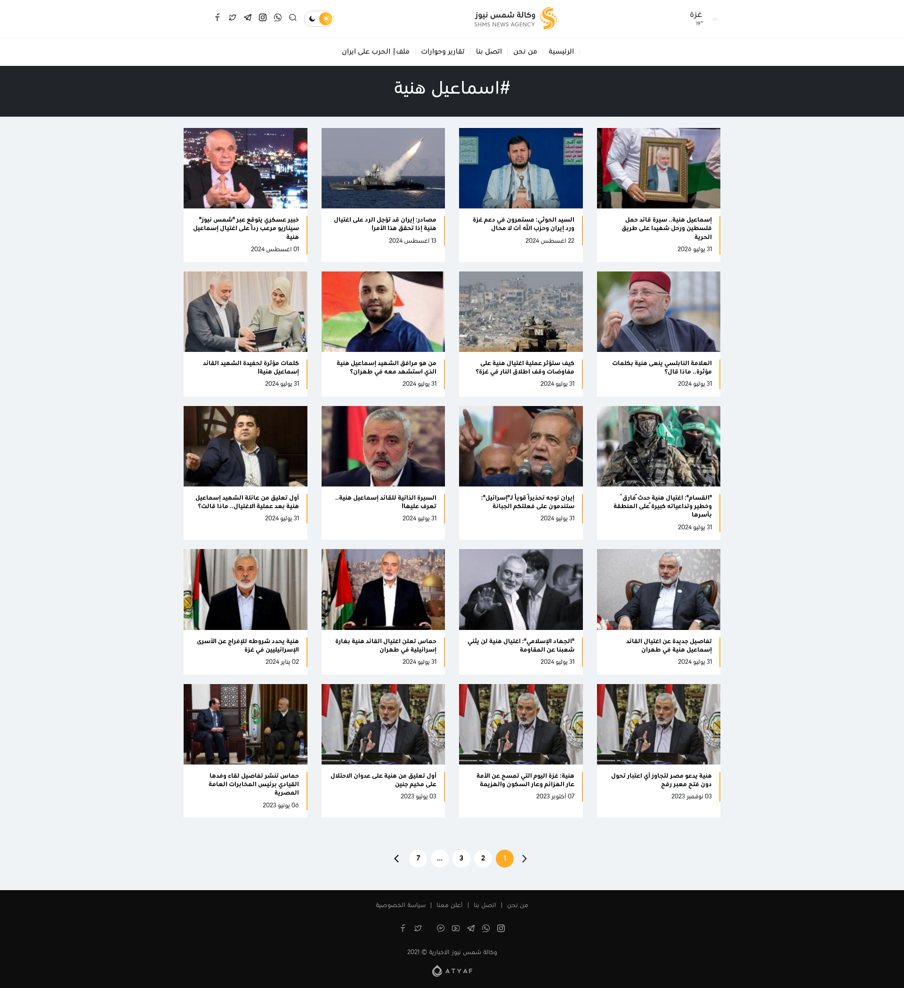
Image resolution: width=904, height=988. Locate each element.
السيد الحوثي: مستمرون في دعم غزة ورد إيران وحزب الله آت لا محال (523, 224)
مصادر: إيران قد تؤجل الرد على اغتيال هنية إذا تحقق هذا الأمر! (385, 224)
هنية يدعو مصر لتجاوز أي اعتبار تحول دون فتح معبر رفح (661, 780)
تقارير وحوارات (443, 52)
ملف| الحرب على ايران (376, 52)
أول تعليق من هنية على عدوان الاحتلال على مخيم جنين (383, 780)
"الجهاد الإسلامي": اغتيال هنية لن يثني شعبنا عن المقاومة (521, 645)
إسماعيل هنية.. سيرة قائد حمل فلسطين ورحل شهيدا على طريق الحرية (667, 228)
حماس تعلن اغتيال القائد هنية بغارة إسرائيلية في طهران (385, 645)
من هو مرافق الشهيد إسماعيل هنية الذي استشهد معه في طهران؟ (386, 367)
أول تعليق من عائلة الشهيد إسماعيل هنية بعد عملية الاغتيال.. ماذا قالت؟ (247, 502)
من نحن (525, 52)
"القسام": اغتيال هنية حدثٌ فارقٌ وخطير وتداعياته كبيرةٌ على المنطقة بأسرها (662, 506)
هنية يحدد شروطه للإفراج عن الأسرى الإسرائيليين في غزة (248, 645)
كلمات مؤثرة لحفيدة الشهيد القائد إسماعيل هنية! (251, 367)
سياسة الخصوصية (401, 905)
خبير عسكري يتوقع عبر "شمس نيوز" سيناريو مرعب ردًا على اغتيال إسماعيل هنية (246, 228)
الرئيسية (561, 52)
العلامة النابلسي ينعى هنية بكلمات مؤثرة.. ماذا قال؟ (662, 367)
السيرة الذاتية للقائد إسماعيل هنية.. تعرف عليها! (385, 502)
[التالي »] (396, 859)
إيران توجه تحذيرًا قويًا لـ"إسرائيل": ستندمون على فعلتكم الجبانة (527, 502)
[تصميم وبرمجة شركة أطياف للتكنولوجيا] (452, 970)
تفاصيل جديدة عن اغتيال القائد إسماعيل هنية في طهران (669, 645)
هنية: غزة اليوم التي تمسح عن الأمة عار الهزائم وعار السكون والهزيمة (525, 780)
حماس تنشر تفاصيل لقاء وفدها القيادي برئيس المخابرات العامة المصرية (254, 785)
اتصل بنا (489, 52)
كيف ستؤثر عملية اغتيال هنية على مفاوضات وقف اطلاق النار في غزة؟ (525, 367)
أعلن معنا (449, 905)
